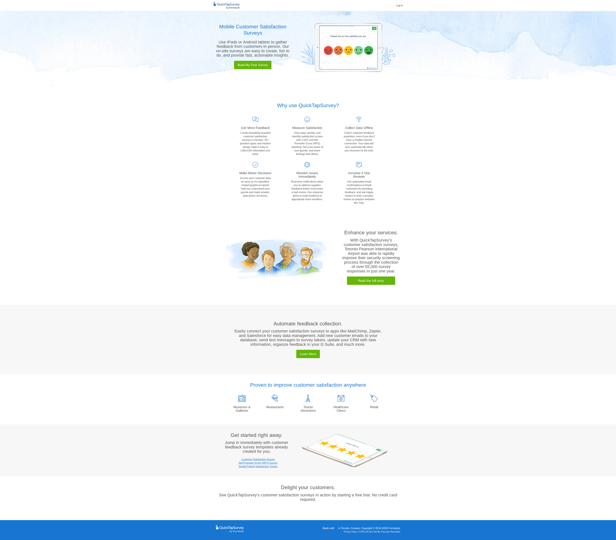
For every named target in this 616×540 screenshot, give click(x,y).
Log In (399, 5)
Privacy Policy (350, 532)
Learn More (308, 354)
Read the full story (371, 280)
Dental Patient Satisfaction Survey (258, 466)
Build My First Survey (253, 65)
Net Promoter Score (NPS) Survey (258, 463)
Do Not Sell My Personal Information (383, 532)
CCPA (361, 532)
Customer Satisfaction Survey (258, 459)
